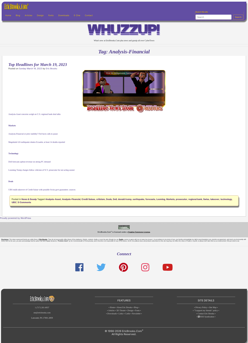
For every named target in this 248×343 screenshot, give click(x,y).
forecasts (150, 199)
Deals (109, 199)
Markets (170, 199)
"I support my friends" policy (206, 310)
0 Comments (24, 202)
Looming (160, 199)
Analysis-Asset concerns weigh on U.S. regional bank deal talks (34, 114)
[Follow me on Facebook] (79, 267)
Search (238, 17)
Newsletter (136, 313)
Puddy (121, 239)
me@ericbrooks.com (42, 313)
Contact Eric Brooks (206, 313)
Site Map (212, 307)
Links (121, 313)
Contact (89, 15)
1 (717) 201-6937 (42, 307)
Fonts (51, 15)
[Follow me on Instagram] (145, 267)
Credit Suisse (88, 199)
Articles (28, 15)
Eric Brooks (51, 68)
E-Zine (77, 15)
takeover (214, 199)
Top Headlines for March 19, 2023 (37, 64)
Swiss (206, 199)
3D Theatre (121, 310)
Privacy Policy (201, 307)
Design (40, 15)
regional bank (195, 199)
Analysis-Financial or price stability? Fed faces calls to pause (33, 134)
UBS (14, 202)
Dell (115, 199)
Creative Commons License (139, 232)
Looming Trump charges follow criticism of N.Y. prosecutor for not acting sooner (41, 170)
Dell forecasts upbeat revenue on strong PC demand (29, 162)
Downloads (63, 15)
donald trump (124, 199)
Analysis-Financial (71, 199)
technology (226, 199)
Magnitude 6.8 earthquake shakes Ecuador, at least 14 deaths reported (36, 142)
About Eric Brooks (124, 307)
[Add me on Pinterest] (123, 267)
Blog (18, 15)
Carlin (127, 313)
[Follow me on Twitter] (101, 267)
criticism (100, 199)
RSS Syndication (207, 317)
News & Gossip (29, 199)
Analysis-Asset (53, 199)
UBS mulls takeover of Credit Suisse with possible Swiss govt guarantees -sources (41, 190)
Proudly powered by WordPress (15, 218)
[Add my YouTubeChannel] (167, 267)
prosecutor (181, 199)
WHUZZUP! (124, 30)
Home (8, 15)
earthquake (138, 199)
